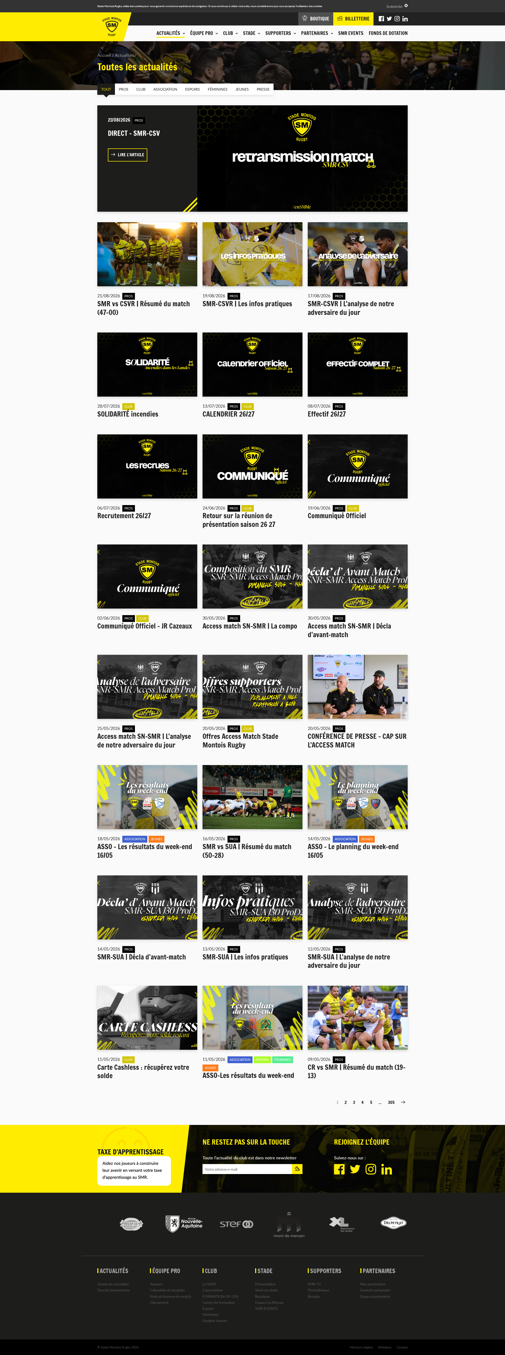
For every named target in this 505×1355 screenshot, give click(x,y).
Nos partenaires (373, 1283)
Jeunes (242, 89)
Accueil (104, 55)
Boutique (262, 1296)
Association (165, 89)
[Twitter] (389, 18)
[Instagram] (397, 18)
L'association (213, 1289)
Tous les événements (113, 1289)
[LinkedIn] (405, 18)
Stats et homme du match (170, 1296)
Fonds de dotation (388, 33)
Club (140, 89)
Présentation (265, 1283)
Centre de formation (219, 1302)
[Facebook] (381, 18)
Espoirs (192, 89)
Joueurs (156, 1283)
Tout (106, 89)
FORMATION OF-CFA (221, 1296)
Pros (123, 89)
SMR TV (314, 1283)
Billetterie (384, 1347)
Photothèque (318, 1289)
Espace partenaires (375, 1296)
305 (391, 1102)
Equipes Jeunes (215, 1320)
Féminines (218, 89)
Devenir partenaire (375, 1289)
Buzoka (314, 1296)
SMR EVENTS (350, 33)
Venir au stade (266, 1289)
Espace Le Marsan (269, 1302)
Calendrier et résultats (167, 1289)
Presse (263, 89)
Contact (402, 1347)
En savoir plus (394, 6)
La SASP (209, 1283)
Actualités (124, 55)
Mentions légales (361, 1347)
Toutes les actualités (113, 1283)
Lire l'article (131, 155)
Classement (159, 1302)
